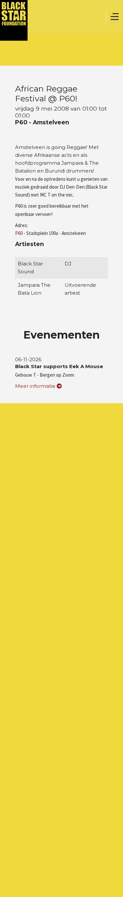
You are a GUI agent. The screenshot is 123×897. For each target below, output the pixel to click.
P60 (19, 233)
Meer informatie (36, 386)
